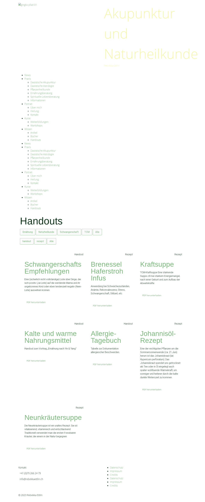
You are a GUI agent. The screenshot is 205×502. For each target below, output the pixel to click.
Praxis (27, 78)
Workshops (36, 125)
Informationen (37, 100)
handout (27, 241)
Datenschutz (116, 467)
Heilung (34, 111)
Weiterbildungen (39, 122)
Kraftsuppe (157, 264)
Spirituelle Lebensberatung (44, 96)
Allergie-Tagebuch (106, 337)
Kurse (27, 118)
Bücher (34, 136)
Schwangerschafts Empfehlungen (52, 267)
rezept (40, 241)
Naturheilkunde (46, 232)
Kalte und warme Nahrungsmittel (50, 337)
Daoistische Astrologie (42, 86)
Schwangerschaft (69, 232)
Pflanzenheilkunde (40, 89)
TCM (87, 232)
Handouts (35, 140)
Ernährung (28, 232)
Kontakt (34, 114)
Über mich (36, 107)
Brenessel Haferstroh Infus (107, 271)
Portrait (28, 104)
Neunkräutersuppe (53, 417)
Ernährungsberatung (41, 93)
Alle (97, 232)
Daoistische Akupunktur (43, 82)
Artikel (33, 132)
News (27, 75)
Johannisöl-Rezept (158, 337)
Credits (114, 474)
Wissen (28, 129)
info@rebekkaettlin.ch (31, 479)
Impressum (116, 471)
